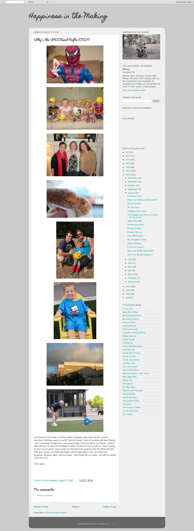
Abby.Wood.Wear (130, 312)
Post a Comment (45, 495)
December (133, 178)
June (130, 263)
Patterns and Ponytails (133, 390)
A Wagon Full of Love (136, 211)
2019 (128, 152)
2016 (128, 160)
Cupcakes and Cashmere (134, 333)
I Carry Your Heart (131, 360)
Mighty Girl (127, 380)
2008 (128, 298)
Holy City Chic (129, 350)
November (133, 182)
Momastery (128, 384)
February (132, 278)
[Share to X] (86, 480)
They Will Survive (135, 236)
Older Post (109, 506)
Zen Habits (127, 414)
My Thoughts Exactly (136, 240)
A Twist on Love (134, 196)
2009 (128, 294)
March (131, 274)
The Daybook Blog (131, 401)
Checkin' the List (134, 232)
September (133, 189)
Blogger (113, 524)
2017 (128, 156)
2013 (128, 171)
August (131, 193)
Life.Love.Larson (130, 367)
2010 (128, 290)
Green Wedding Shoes (133, 346)
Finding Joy (128, 343)
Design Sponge (129, 336)
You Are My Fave (130, 411)
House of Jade (129, 356)
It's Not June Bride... (136, 225)
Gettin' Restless (134, 243)
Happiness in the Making (68, 16)
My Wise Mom (129, 387)
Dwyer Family (129, 339)
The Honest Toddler (131, 407)
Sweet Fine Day (130, 397)
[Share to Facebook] (88, 480)
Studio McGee (129, 394)
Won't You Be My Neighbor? (140, 255)
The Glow (127, 404)
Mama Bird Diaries (131, 370)
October (132, 185)
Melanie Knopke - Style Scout (136, 373)
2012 (128, 175)
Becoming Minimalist (132, 316)
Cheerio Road (129, 322)
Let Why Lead (129, 363)
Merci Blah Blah (130, 377)
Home (75, 506)
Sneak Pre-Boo (134, 204)
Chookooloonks (129, 326)
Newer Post (41, 506)
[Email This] (80, 480)
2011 (128, 286)
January (132, 282)
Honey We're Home (131, 353)
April (130, 271)
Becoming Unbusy (131, 319)
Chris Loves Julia (130, 329)
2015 (128, 163)
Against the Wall (134, 221)
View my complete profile (134, 90)
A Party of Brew (134, 228)
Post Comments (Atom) (56, 513)
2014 (128, 167)
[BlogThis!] (83, 480)
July (130, 259)
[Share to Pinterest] (91, 480)
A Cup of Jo (128, 309)
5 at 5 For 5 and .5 (135, 247)
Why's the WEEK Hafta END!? (140, 251)
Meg (127, 69)
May (130, 267)
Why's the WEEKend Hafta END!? (142, 200)
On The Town (133, 207)
